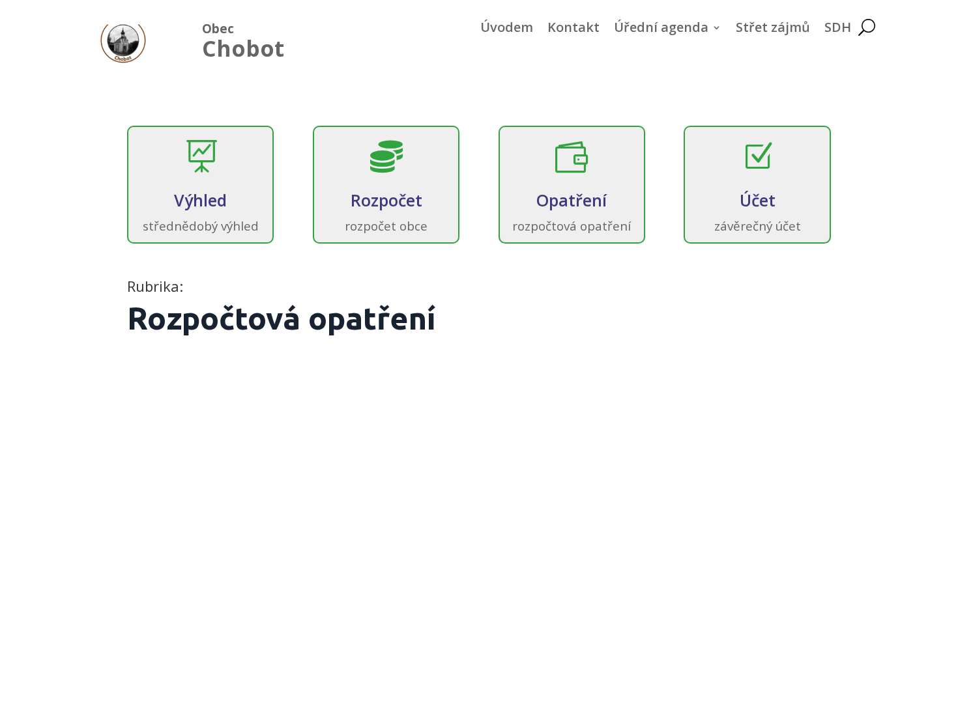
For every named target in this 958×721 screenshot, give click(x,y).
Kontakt (573, 29)
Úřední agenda (661, 29)
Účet (758, 200)
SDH (837, 29)
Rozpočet (386, 200)
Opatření (571, 200)
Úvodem (506, 29)
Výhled (200, 200)
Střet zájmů (773, 29)
